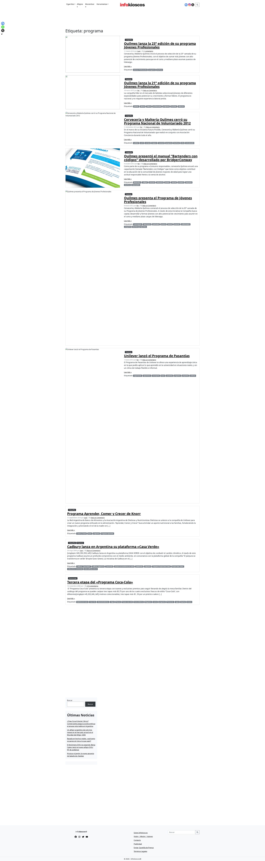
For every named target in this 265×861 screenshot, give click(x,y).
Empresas (129, 79)
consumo (152, 182)
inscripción (155, 376)
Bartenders (137, 182)
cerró (141, 143)
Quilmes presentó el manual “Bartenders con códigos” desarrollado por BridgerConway (160, 158)
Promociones (73, 578)
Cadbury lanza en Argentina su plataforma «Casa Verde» (113, 546)
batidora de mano (82, 602)
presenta (176, 224)
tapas (177, 602)
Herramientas (102, 4)
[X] (192, 4)
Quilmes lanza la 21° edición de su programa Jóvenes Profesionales (160, 85)
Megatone (148, 602)
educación (160, 182)
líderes (149, 106)
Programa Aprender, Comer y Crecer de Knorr (104, 513)
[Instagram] (189, 4)
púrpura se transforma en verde (124, 566)
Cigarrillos (70, 4)
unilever (192, 376)
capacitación (137, 376)
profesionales (157, 106)
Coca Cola (93, 602)
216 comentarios (92, 586)
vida (182, 143)
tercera (189, 602)
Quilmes (159, 70)
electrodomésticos (103, 602)
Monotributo (89, 5)
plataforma (139, 566)
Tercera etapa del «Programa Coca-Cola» (100, 582)
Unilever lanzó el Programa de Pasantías (157, 356)
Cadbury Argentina (98, 566)
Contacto (137, 840)
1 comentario (148, 51)
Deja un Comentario (150, 90)
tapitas (183, 602)
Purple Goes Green (177, 566)
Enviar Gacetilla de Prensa (144, 848)
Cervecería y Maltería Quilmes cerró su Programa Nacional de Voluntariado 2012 (157, 121)
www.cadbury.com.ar (90, 569)
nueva (155, 602)
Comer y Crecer (81, 533)
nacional (161, 143)
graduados (156, 224)
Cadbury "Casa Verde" (83, 566)
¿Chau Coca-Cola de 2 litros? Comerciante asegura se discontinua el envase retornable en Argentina (81, 723)
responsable (135, 185)
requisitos (143, 227)
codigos (145, 182)
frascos (118, 602)
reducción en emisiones (75, 569)
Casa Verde (109, 566)
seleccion (181, 106)
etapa (112, 602)
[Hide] (2, 34)
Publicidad (138, 844)
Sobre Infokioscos (141, 833)
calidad (136, 143)
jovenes (136, 106)
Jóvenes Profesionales (140, 70)
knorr (89, 533)
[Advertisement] (80, 684)
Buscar (69, 700)
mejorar (154, 143)
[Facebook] (186, 4)
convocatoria (138, 224)
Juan (138, 51)
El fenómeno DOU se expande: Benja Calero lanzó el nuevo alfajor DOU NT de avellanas (81, 747)
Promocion (170, 602)
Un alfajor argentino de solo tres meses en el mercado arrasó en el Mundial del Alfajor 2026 (80, 732)
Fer (138, 90)
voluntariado (189, 143)
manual (174, 182)
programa (152, 70)
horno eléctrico (138, 602)
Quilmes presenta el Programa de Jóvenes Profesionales (158, 200)
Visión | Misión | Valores (143, 836)
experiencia (147, 224)
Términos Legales (140, 851)
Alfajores (80, 5)
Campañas (129, 40)
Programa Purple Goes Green (161, 566)
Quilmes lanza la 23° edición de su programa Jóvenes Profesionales (160, 45)
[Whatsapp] (2, 27)
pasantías (169, 376)
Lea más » (128, 66)
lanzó (162, 376)
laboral (142, 106)
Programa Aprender (107, 533)
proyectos (185, 376)
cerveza (147, 143)
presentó (181, 182)
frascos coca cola (127, 602)
